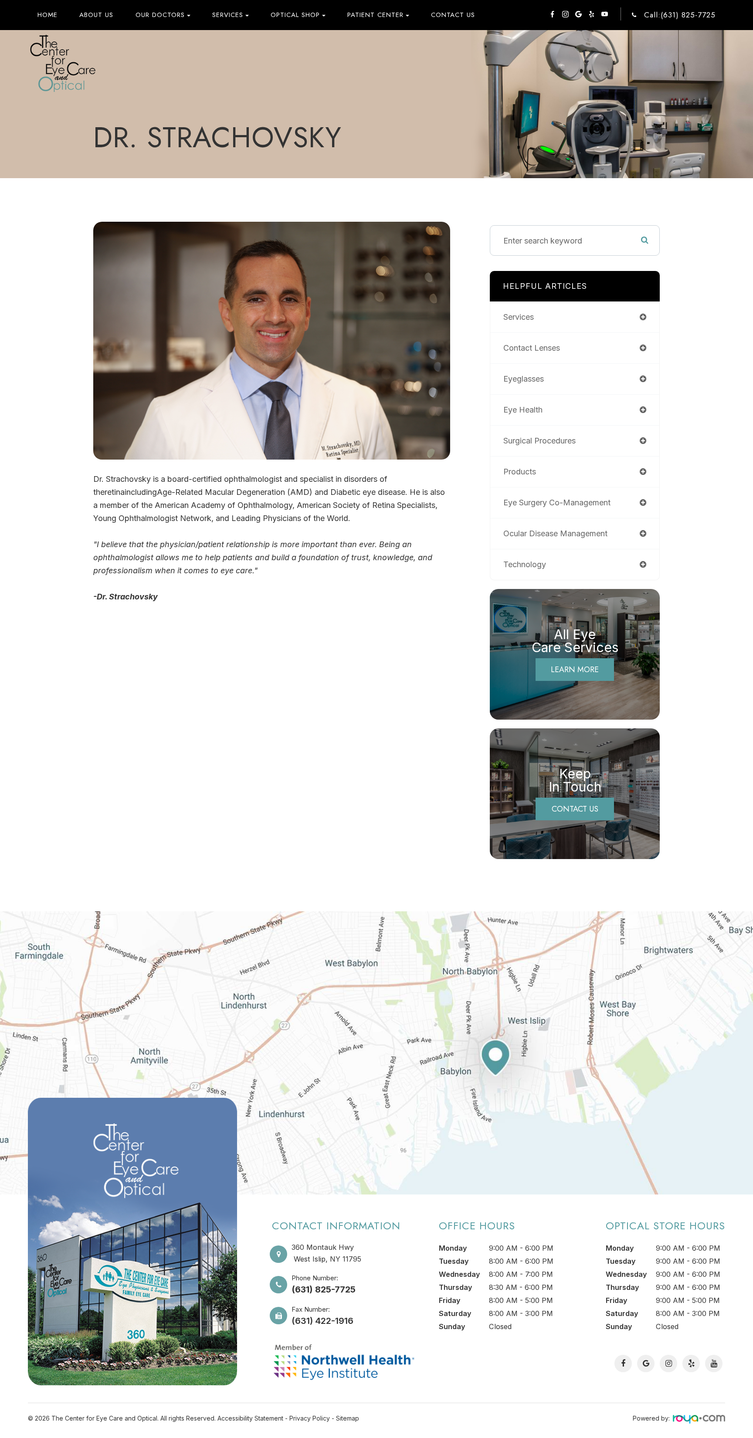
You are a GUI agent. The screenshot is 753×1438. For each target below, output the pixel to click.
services (518, 316)
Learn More (575, 669)
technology (524, 564)
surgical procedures (539, 440)
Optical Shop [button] (295, 15)
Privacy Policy (309, 1418)
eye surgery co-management (557, 502)
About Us (96, 15)
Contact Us (453, 15)
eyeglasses (523, 378)
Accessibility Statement (250, 1418)
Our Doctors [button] (160, 15)
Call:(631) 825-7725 (680, 15)
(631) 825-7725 (324, 1289)
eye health (523, 409)
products (519, 471)
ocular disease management (555, 533)
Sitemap (347, 1418)
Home (47, 15)
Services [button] (227, 15)
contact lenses (531, 347)
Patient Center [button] (375, 15)
